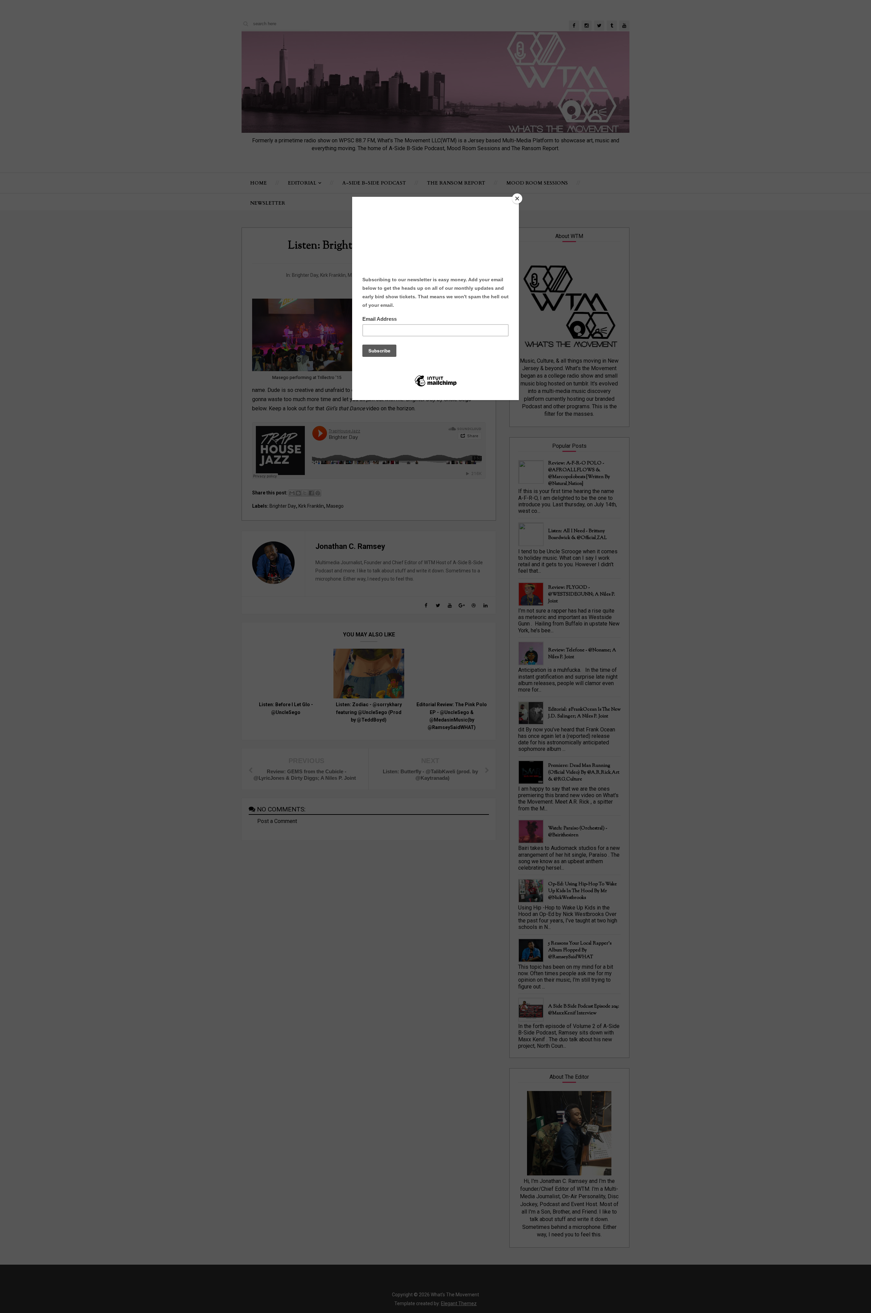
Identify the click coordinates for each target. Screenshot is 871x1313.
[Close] (517, 198)
